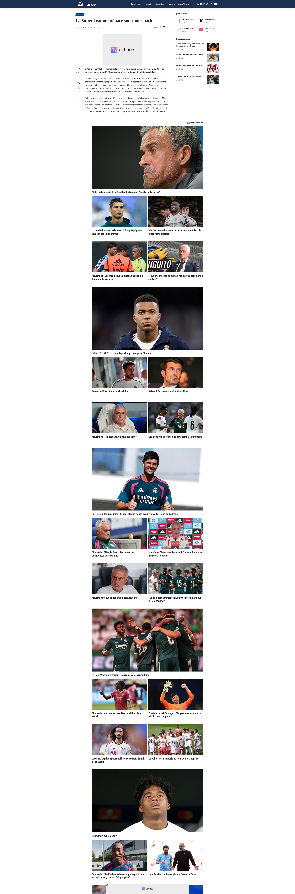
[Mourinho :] (213, 57)
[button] (191, 4)
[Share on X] (163, 27)
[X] (197, 4)
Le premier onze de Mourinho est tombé (189, 77)
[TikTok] (207, 4)
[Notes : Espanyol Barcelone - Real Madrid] (213, 68)
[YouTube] (201, 4)
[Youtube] (208, 30)
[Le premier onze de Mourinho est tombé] (213, 79)
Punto (78, 27)
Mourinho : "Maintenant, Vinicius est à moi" (190, 55)
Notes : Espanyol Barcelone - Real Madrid (189, 66)
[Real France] (91, 4)
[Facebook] (195, 4)
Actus (80, 14)
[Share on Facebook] (160, 27)
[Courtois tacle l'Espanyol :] (213, 46)
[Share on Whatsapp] (79, 88)
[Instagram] (204, 4)
